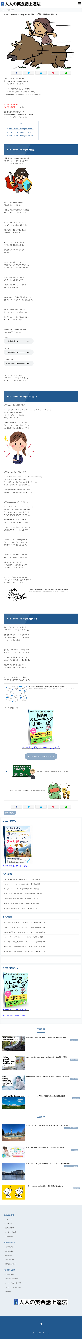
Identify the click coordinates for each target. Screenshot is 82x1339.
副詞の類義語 (9, 1255)
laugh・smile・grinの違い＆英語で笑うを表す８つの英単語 (21, 903)
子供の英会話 (9, 1236)
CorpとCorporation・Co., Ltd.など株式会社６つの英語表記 (21, 889)
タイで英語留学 (9, 1274)
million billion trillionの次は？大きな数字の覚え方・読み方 (21, 898)
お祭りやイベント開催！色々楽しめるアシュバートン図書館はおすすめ (24, 922)
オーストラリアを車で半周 (13, 1283)
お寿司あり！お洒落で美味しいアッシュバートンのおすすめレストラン (24, 927)
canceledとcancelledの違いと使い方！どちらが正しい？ (20, 908)
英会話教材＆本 (9, 1228)
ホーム (2, 10)
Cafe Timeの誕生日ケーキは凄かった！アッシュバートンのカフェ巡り (24, 932)
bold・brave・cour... (21, 10)
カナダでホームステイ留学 (13, 1287)
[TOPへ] (41, 1324)
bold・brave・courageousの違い (21, 129)
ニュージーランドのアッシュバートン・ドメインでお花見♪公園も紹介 (24, 937)
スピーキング (9, 1223)
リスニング (8, 1219)
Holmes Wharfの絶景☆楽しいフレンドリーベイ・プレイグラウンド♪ (24, 951)
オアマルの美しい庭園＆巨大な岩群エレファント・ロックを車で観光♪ (24, 946)
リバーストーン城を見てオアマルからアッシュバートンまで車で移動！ (24, 942)
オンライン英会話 (10, 1232)
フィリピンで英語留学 (11, 1278)
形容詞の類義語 (10, 10)
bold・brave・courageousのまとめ (22, 136)
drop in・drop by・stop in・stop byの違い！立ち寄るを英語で (22, 884)
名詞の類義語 (9, 1247)
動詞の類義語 (9, 1251)
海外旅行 (8, 1291)
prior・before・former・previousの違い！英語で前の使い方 (22, 879)
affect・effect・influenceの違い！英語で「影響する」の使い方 (23, 894)
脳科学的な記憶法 (10, 1264)
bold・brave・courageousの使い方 (22, 132)
